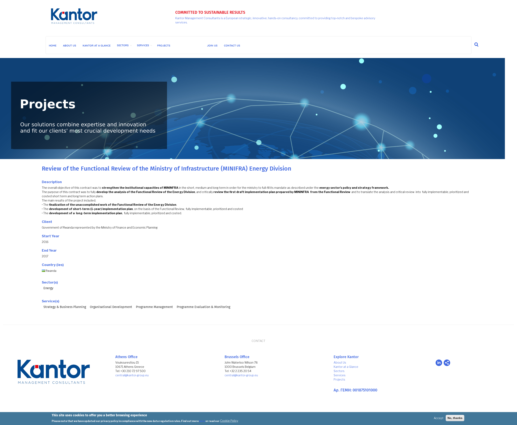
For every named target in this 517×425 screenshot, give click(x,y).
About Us (69, 45)
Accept (438, 418)
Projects (163, 45)
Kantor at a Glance (346, 366)
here (202, 420)
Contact (258, 341)
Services (143, 45)
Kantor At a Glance (96, 45)
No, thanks (455, 418)
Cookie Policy (229, 420)
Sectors (123, 45)
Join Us (212, 45)
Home (52, 45)
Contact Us (232, 45)
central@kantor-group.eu (132, 375)
